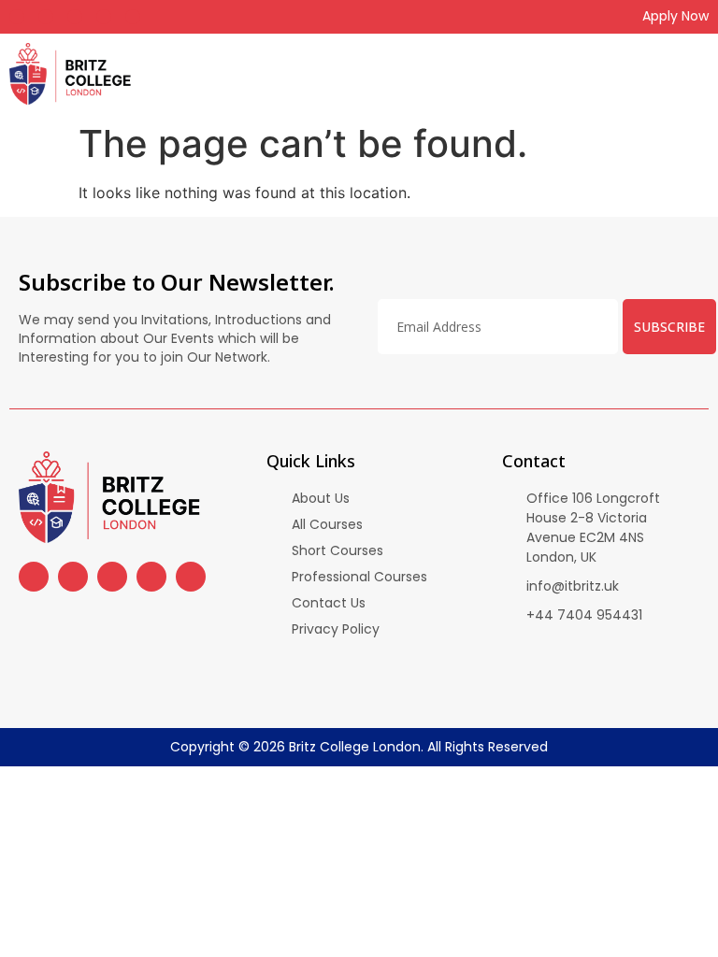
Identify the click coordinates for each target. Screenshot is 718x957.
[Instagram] (45, 16)
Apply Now (675, 16)
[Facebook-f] (16, 16)
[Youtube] (74, 16)
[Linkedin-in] (132, 16)
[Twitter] (103, 16)
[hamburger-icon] (697, 74)
